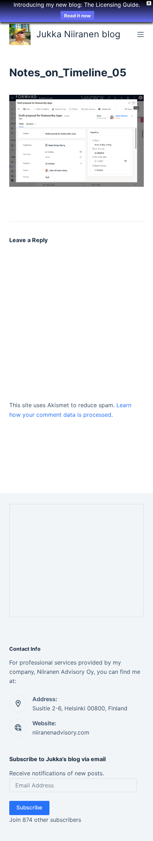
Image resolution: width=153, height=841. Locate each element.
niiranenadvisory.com (60, 732)
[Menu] (140, 34)
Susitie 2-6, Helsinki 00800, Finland (79, 708)
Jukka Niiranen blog (78, 34)
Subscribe (29, 807)
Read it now (77, 15)
